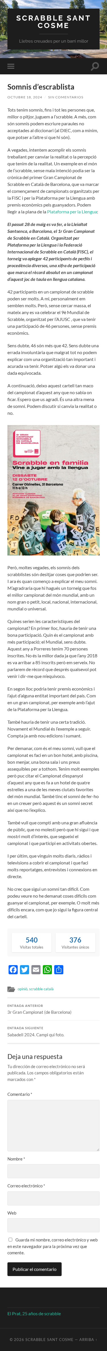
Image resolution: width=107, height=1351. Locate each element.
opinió (22, 989)
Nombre (16, 1158)
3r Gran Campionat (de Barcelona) (39, 1009)
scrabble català (41, 989)
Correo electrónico (26, 1185)
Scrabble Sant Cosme (53, 21)
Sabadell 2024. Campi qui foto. (35, 1031)
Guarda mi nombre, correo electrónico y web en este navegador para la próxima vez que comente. (52, 1246)
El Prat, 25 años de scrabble (34, 1313)
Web (11, 1212)
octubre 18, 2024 (24, 97)
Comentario (19, 1094)
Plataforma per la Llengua (72, 211)
